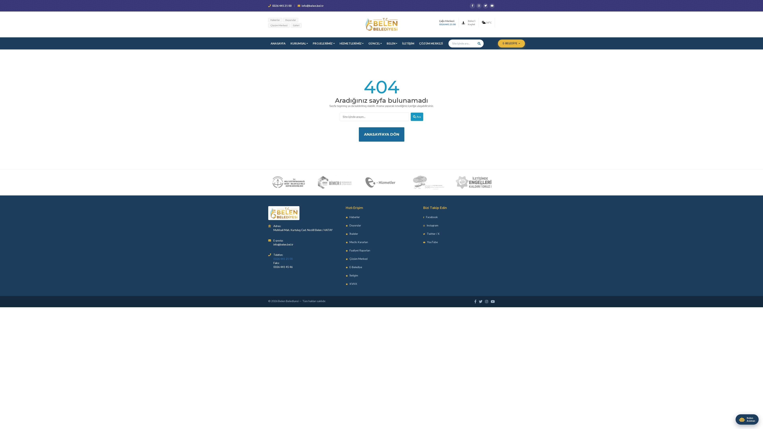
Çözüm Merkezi (279, 25)
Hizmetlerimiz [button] (351, 43)
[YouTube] (492, 6)
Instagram (432, 225)
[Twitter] (485, 6)
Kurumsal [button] (298, 43)
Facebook (431, 217)
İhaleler (353, 233)
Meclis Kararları (358, 242)
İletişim (408, 43)
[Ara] (479, 43)
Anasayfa (278, 43)
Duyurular (290, 19)
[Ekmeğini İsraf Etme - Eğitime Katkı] (427, 182)
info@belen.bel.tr (313, 5)
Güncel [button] (374, 43)
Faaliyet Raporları (359, 250)
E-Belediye (510, 43)
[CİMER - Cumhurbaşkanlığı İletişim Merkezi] (334, 182)
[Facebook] (472, 6)
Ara (418, 116)
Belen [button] (391, 43)
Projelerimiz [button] (323, 43)
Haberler (275, 19)
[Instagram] (479, 6)
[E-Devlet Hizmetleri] (380, 182)
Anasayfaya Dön (381, 134)
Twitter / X (433, 233)
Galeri (296, 25)
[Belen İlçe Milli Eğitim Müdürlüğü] (288, 182)
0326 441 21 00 (281, 5)
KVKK (353, 283)
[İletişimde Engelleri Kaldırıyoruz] (474, 182)
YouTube (432, 242)
